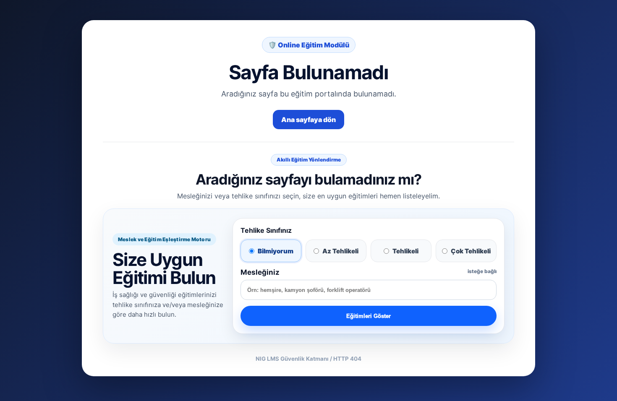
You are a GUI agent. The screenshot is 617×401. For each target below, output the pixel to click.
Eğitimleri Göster (368, 316)
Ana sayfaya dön (308, 119)
